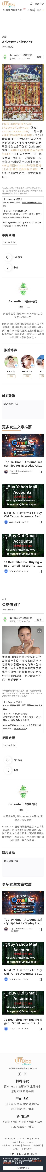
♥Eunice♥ (27, 371)
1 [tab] (17, 20)
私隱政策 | (38, 1145)
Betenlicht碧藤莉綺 (20, 55)
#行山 (14, 1122)
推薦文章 (23, 1086)
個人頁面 (10, 1104)
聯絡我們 (28, 1148)
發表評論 (11, 403)
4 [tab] (28, 20)
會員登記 (39, 3)
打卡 (18, 214)
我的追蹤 (16, 1109)
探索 (6, 1086)
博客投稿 (28, 1091)
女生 (4, 36)
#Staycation (18, 1126)
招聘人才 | (18, 1148)
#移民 (30, 1126)
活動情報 (25, 217)
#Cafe (38, 1122)
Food (15, 1142)
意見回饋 (16, 1091)
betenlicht (9, 242)
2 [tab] (21, 20)
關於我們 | (7, 1145)
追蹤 (39, 56)
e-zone (30, 1142)
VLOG (13, 1086)
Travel (22, 1138)
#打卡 (22, 1122)
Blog (23, 1142)
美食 (31, 214)
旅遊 (25, 214)
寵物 (5, 217)
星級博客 (35, 1086)
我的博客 (28, 1109)
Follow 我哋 (20, 225)
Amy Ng (11, 371)
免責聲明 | (18, 1145)
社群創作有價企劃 (12, 10)
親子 (38, 214)
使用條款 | (28, 1145)
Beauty (37, 1138)
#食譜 (30, 1122)
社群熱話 (32, 10)
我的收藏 (34, 1104)
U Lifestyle (11, 1138)
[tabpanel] (23, 17)
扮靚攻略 (14, 217)
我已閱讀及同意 (23, 1168)
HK (29, 1138)
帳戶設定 (22, 1104)
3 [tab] (25, 20)
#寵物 (6, 1122)
